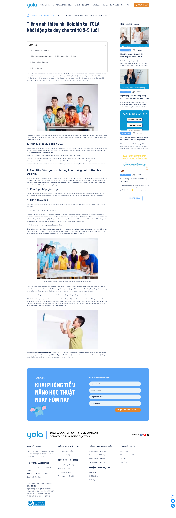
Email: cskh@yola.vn (34, 477)
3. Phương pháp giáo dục (39, 62)
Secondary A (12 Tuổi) (97, 455)
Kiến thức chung (48, 15)
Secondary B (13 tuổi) (97, 458)
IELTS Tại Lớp (93, 480)
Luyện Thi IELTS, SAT (82, 5)
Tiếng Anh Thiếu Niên (63, 5)
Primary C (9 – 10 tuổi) (66, 476)
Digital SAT (93, 472)
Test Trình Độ (114, 5)
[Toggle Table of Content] (103, 45)
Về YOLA (96, 5)
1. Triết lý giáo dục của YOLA (40, 50)
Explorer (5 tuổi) (64, 455)
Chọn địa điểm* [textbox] (97, 403)
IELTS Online (93, 476)
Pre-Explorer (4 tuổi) (65, 451)
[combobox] (115, 397)
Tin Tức (122, 458)
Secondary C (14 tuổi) (97, 462)
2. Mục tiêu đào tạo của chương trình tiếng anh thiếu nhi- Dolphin (53, 56)
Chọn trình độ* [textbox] (96, 397)
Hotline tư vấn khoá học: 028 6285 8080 (39, 469)
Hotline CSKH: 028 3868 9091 (37, 473)
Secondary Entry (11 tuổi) (98, 451)
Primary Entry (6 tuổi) (66, 465)
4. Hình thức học (36, 68)
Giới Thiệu (124, 451)
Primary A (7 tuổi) (64, 468)
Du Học (105, 5)
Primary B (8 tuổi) (64, 472)
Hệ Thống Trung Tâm (127, 455)
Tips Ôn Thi (125, 5)
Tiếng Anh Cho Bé (46, 5)
